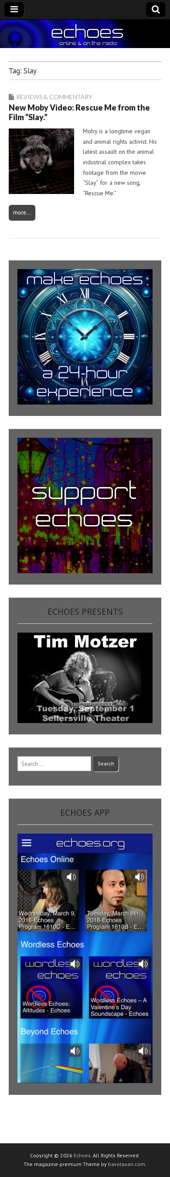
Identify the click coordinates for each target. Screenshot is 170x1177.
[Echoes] (85, 34)
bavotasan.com (126, 1164)
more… (22, 212)
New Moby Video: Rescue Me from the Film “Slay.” (79, 112)
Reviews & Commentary (54, 96)
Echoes (82, 1155)
